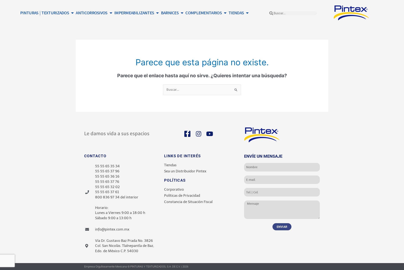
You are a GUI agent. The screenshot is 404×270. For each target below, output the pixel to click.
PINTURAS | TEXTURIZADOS (44, 13)
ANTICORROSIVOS (91, 13)
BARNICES (170, 13)
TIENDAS (236, 13)
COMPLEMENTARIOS (203, 13)
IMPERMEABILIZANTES (134, 13)
